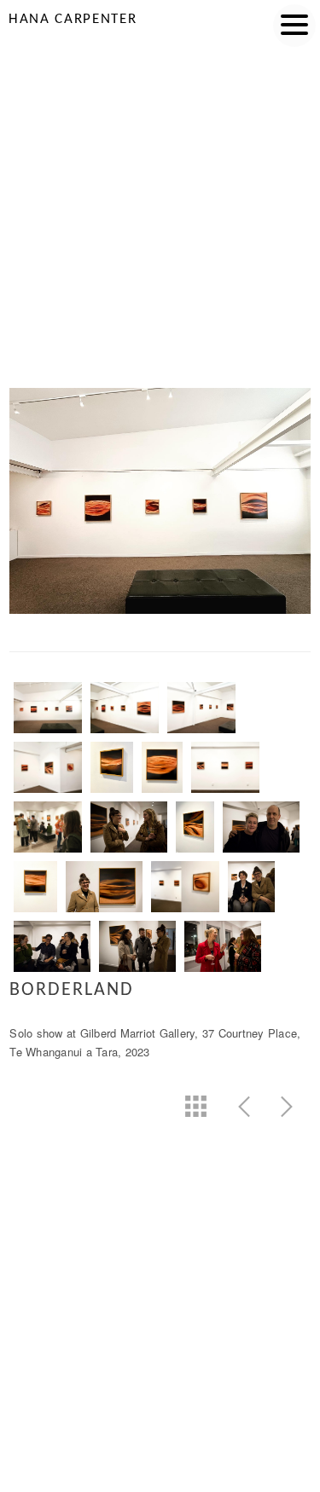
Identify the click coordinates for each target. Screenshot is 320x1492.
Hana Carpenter (73, 19)
